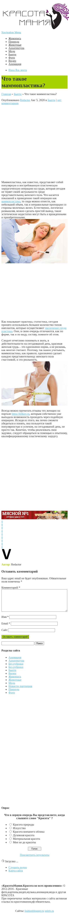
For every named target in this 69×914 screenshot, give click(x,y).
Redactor (25, 100)
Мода (11, 51)
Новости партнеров (20, 686)
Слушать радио (17, 867)
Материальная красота (26, 838)
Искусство (19, 828)
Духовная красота (23, 835)
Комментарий (10, 587)
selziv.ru (49, 910)
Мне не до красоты (24, 842)
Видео (12, 60)
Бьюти (12, 54)
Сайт (4, 630)
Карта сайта (15, 870)
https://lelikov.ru (21, 413)
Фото (11, 57)
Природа (13, 41)
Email (5, 623)
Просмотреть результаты (34, 854)
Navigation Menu (11, 32)
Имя (5, 616)
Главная (6, 94)
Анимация (14, 64)
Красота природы (23, 824)
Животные (14, 44)
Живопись (14, 38)
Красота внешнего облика (28, 831)
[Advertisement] (34, 142)
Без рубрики (15, 663)
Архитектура (16, 48)
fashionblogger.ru (34, 910)
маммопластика (10, 201)
